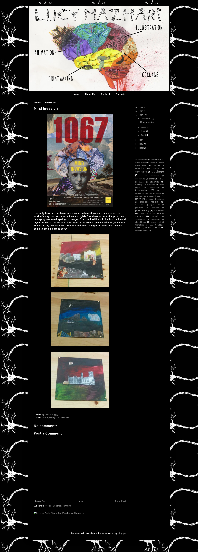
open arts (155, 205)
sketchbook (140, 222)
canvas (45, 417)
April (143, 135)
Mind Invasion (147, 122)
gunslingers (154, 187)
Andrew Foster (141, 160)
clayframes (141, 171)
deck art (160, 179)
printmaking (142, 210)
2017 (141, 107)
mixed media (63, 417)
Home (76, 94)
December (146, 118)
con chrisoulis (151, 176)
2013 (141, 144)
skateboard (155, 219)
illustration (141, 190)
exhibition (151, 185)
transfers (139, 225)
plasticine (139, 208)
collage (52, 417)
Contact (105, 94)
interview (148, 193)
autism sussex (141, 163)
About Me (90, 94)
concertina (140, 179)
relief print (145, 213)
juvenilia (138, 196)
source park (156, 222)
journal (159, 193)
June (144, 127)
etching (138, 184)
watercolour (152, 227)
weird (137, 231)
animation (156, 159)
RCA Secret (159, 210)
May (143, 131)
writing (145, 231)
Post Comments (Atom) (59, 505)
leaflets (148, 196)
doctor (141, 182)
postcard (155, 208)
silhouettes (140, 219)
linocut (158, 196)
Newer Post (40, 501)
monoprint (139, 205)
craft (151, 179)
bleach (152, 163)
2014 (141, 140)
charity (156, 168)
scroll (155, 216)
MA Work (140, 199)
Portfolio (120, 94)
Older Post (120, 501)
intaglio (138, 193)
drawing (154, 181)
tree (151, 225)
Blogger (122, 533)
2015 (141, 115)
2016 (141, 111)
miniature (160, 199)
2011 (140, 148)
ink (158, 190)
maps (151, 199)
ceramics (139, 168)
